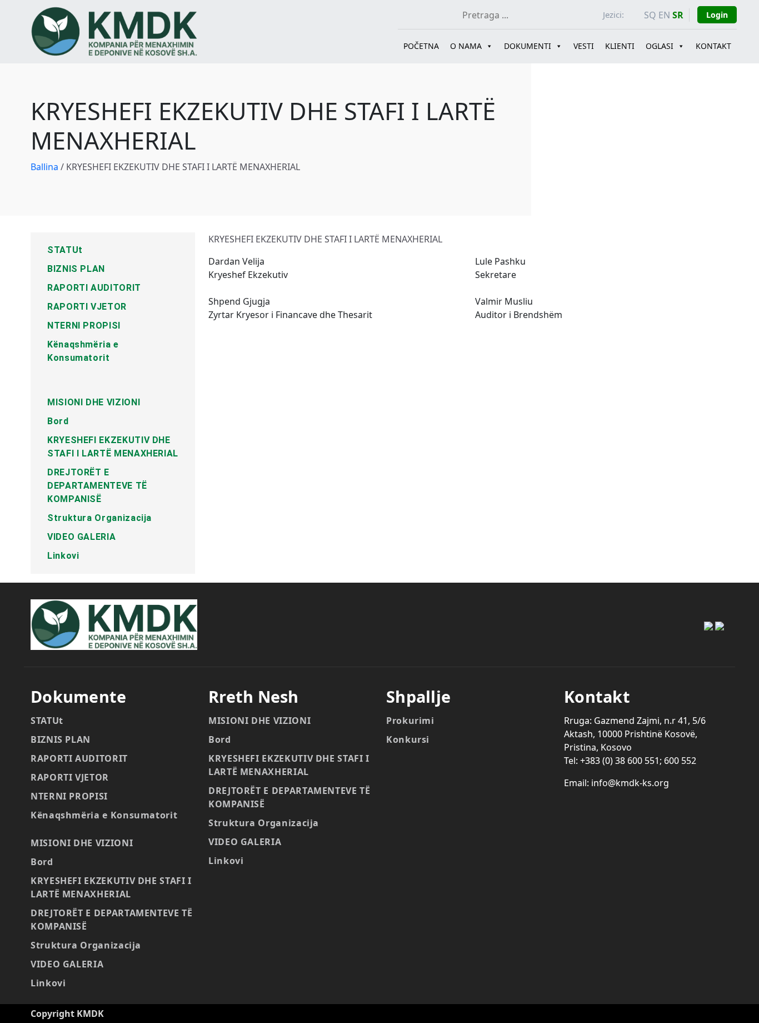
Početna (421, 46)
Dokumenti (527, 46)
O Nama (466, 46)
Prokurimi (410, 720)
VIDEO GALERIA (81, 537)
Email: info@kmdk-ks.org (616, 783)
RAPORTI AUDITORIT (94, 287)
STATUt (65, 250)
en (664, 15)
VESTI (583, 46)
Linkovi (63, 555)
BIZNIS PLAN (76, 269)
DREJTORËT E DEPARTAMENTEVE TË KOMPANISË (97, 485)
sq (650, 15)
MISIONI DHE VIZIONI (93, 402)
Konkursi (408, 739)
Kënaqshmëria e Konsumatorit (104, 815)
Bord (58, 421)
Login (717, 14)
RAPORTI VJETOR (87, 306)
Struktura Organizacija (99, 518)
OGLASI (659, 46)
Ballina (44, 167)
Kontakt (713, 46)
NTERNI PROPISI (84, 325)
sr (677, 15)
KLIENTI (620, 46)
